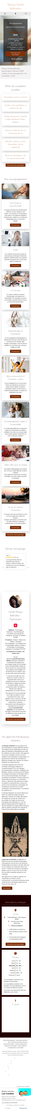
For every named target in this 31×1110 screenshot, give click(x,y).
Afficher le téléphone (17, 59)
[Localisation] (15, 13)
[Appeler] (5, 13)
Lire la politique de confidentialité (9, 1102)
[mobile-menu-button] (26, 13)
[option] (13, 561)
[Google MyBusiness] (15, 625)
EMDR (6, 1042)
